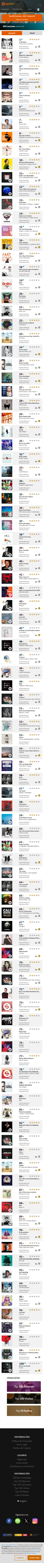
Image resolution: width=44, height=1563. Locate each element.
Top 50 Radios (22, 1491)
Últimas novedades (22, 1477)
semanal (11, 33)
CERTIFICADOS (17, 9)
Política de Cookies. (36, 1550)
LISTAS (29, 9)
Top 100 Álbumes (22, 1481)
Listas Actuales (22, 1495)
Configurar (20, 1558)
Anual (32, 33)
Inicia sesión (39, 9)
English (23, 1501)
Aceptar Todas (34, 1558)
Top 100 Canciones (22, 1484)
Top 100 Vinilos (22, 1488)
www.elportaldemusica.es (10, 1545)
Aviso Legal (22, 1444)
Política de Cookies (22, 1448)
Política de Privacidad (22, 1441)
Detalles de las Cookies (30, 1553)
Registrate (22, 1459)
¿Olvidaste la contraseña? (22, 1466)
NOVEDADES (5, 9)
